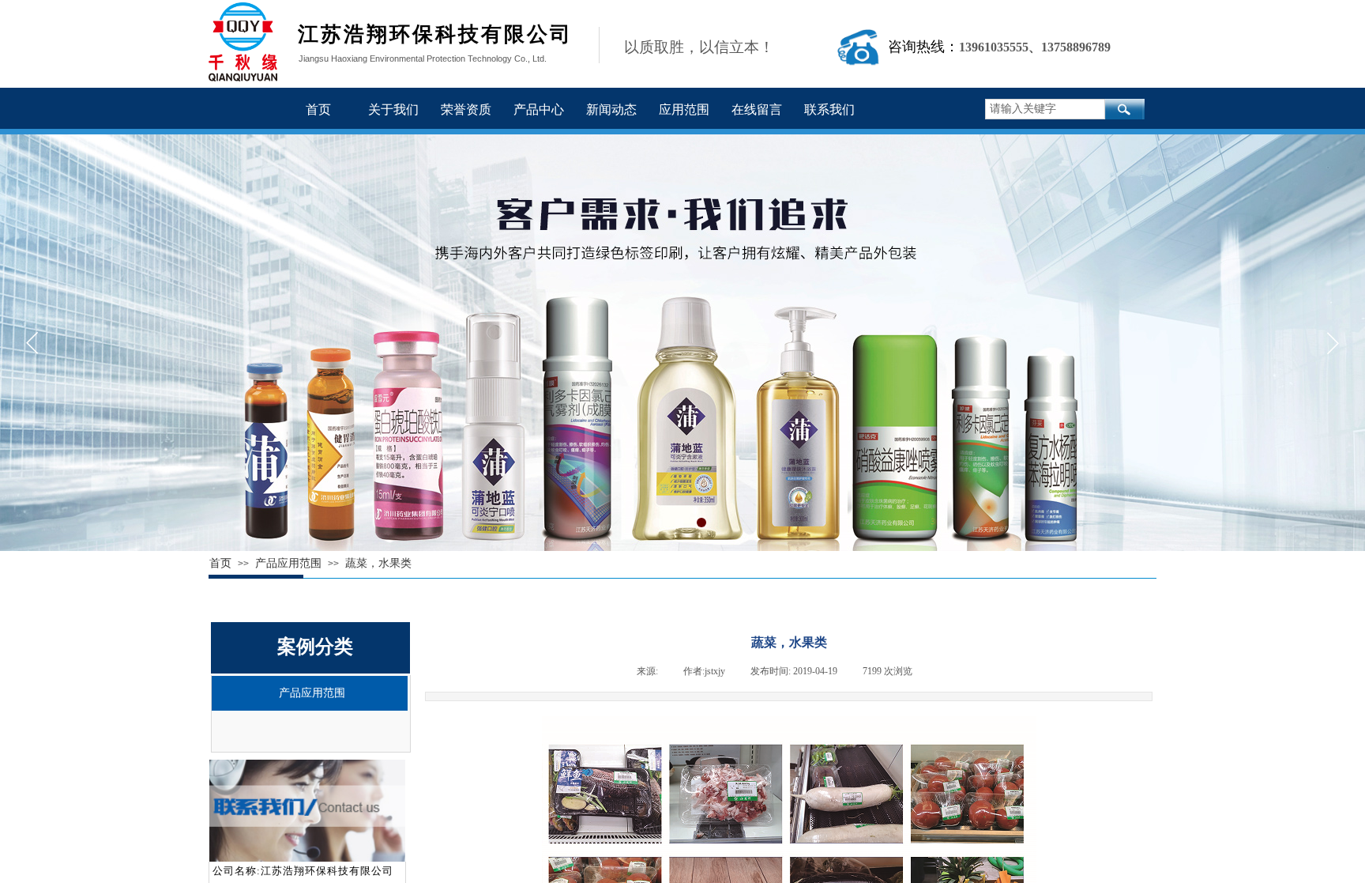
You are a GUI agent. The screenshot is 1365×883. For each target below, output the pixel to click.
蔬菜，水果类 (378, 563)
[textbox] (1045, 109)
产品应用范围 (312, 693)
